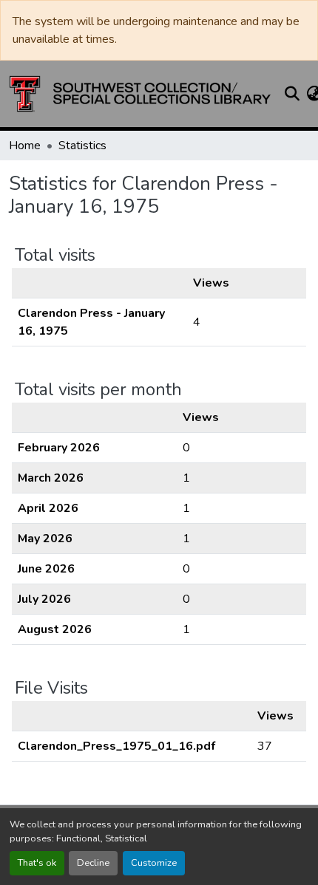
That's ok (37, 862)
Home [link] (25, 145)
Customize (154, 862)
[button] (140, 93)
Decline (93, 862)
